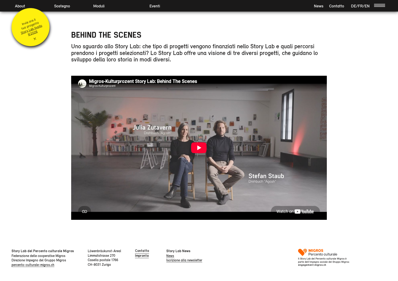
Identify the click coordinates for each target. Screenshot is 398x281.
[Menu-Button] (379, 5)
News (318, 5)
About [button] (20, 5)
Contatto (336, 5)
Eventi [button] (154, 5)
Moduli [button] (99, 5)
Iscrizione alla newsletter (184, 260)
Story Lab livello (31, 29)
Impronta (142, 256)
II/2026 (32, 33)
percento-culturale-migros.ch (33, 265)
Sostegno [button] (62, 5)
